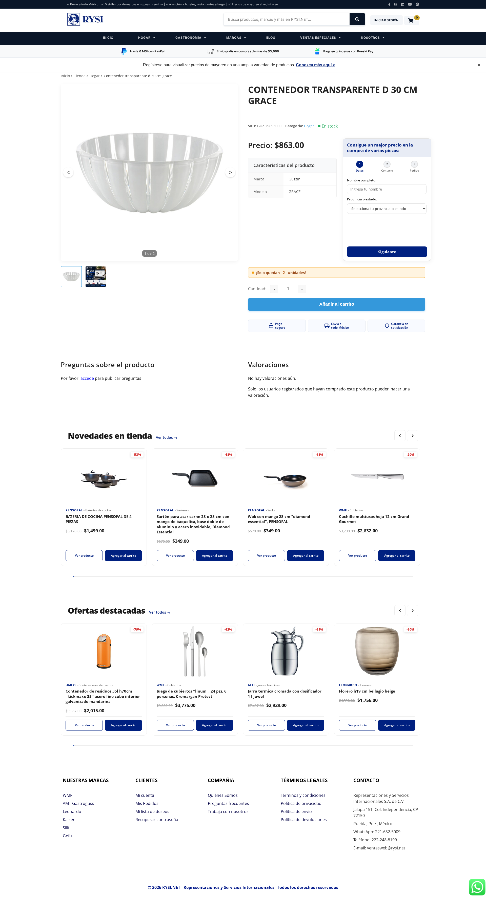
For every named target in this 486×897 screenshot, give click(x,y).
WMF (343, 510)
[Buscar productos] (357, 19)
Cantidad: (257, 288)
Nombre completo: (361, 180)
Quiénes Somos (223, 795)
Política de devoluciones (304, 819)
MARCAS (233, 37)
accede (87, 378)
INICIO (108, 37)
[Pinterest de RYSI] (417, 4)
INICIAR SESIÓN (386, 20)
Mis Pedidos (146, 803)
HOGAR (144, 37)
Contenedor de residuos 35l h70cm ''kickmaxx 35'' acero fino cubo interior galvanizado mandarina (103, 696)
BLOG (271, 37)
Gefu (67, 836)
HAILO (71, 685)
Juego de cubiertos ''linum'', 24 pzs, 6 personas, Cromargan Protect (192, 694)
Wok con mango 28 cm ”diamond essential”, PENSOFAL (279, 519)
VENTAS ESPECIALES (318, 37)
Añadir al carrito (336, 304)
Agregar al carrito (123, 555)
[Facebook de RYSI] (389, 4)
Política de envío (296, 811)
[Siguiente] (412, 435)
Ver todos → (166, 437)
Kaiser (69, 819)
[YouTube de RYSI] (410, 4)
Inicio (65, 75)
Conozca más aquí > (315, 65)
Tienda (80, 75)
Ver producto (84, 555)
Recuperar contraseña (156, 819)
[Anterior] (400, 435)
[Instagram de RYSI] (395, 4)
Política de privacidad (301, 803)
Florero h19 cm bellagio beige (367, 691)
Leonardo (72, 811)
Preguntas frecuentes (228, 803)
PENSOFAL (75, 510)
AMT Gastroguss (78, 803)
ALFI (252, 685)
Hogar (95, 75)
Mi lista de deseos (152, 811)
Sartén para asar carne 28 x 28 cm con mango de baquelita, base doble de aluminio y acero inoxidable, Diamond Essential (193, 524)
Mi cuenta (144, 795)
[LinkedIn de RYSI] (402, 4)
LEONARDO (348, 685)
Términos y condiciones (303, 795)
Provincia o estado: (362, 199)
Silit (66, 827)
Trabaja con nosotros (228, 811)
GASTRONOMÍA (188, 37)
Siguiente (387, 251)
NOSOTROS (370, 37)
